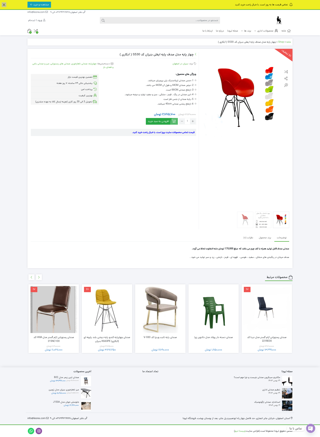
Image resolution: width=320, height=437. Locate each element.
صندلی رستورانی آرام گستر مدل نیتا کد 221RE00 (266, 339)
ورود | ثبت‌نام (35, 20)
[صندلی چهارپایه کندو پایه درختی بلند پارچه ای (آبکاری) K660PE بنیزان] (107, 309)
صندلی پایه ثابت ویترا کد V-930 (160, 337)
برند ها (247, 30)
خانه (284, 30)
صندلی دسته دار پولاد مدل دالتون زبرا (213, 337)
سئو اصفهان (200, 431)
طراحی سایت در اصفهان (221, 431)
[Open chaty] (310, 428)
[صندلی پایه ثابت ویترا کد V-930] (160, 309)
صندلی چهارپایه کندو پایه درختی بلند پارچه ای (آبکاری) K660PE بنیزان (107, 339)
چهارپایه (92, 63)
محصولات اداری (265, 30)
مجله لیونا (232, 30)
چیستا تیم (240, 431)
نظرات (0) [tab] (248, 238)
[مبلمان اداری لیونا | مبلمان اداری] (279, 20)
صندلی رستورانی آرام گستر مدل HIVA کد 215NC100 (54, 339)
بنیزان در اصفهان (180, 63)
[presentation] (39, 277)
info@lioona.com (36, 12)
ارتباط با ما (207, 30)
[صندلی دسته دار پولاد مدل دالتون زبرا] (213, 309)
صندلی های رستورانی (60, 63)
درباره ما (220, 30)
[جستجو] (103, 20)
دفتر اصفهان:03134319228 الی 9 (66, 12)
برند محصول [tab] (265, 238)
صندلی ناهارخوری (79, 63)
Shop (281, 42)
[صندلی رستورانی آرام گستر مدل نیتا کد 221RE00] (266, 309)
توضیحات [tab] (282, 238)
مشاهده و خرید (41, 4)
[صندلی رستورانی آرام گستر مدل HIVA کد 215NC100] (53, 309)
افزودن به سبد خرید (158, 121)
